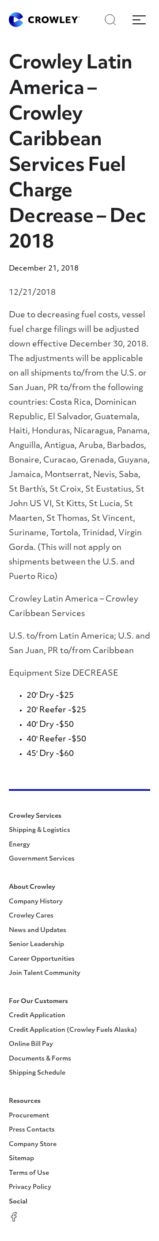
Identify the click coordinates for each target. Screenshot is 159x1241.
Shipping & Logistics (39, 830)
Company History (36, 902)
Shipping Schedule (37, 1073)
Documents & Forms (40, 1059)
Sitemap (21, 1158)
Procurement (29, 1116)
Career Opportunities (42, 959)
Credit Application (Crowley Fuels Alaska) (73, 1030)
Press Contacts (32, 1130)
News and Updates (37, 930)
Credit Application (37, 1015)
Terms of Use (29, 1173)
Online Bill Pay (31, 1044)
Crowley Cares (31, 916)
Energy (19, 845)
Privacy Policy (30, 1187)
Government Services (42, 859)
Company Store (33, 1144)
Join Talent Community (44, 973)
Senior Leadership (36, 944)
